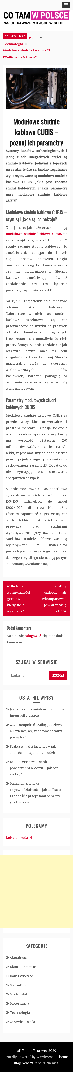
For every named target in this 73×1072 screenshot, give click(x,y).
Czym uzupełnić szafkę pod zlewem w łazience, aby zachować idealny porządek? (38, 731)
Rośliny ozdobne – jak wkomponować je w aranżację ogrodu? (54, 598)
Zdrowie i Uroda (22, 1022)
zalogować (32, 636)
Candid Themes (46, 1063)
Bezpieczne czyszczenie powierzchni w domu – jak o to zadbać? (34, 768)
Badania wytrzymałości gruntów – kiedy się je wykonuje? (18, 598)
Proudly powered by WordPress (29, 1057)
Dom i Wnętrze (21, 976)
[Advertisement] (36, 891)
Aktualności (19, 958)
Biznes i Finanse (23, 967)
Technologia (20, 1013)
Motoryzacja (19, 1003)
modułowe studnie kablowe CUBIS (34, 234)
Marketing (18, 985)
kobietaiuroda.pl (19, 837)
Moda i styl (18, 994)
